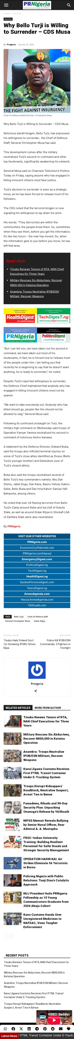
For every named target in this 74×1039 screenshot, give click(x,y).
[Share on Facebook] (13, 1029)
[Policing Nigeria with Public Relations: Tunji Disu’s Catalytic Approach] (13, 880)
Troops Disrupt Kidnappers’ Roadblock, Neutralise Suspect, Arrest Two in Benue (46, 790)
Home (7, 13)
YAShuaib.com (37, 605)
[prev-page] (6, 936)
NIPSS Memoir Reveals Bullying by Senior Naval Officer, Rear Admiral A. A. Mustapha (45, 825)
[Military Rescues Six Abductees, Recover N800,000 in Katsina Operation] (13, 738)
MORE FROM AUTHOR (48, 707)
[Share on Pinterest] (44, 1029)
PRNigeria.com (37, 542)
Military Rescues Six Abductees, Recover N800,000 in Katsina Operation (46, 738)
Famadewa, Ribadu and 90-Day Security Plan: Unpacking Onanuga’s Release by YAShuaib (46, 807)
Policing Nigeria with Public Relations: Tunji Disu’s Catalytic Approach (46, 880)
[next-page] (11, 936)
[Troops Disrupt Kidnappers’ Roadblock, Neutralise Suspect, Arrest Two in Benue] (13, 790)
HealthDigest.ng (37, 576)
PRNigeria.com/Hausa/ (37, 553)
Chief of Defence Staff (37, 616)
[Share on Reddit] (52, 1029)
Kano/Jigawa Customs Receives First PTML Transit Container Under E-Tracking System (46, 773)
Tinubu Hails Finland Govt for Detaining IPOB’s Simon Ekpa (20, 644)
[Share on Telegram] (37, 1029)
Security (17, 13)
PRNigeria (14, 526)
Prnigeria (11, 44)
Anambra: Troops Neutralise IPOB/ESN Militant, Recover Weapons (43, 756)
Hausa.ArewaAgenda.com (37, 599)
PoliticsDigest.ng (37, 565)
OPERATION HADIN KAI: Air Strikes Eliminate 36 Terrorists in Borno (45, 863)
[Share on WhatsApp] (5, 1029)
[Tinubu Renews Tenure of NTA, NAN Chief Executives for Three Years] (13, 721)
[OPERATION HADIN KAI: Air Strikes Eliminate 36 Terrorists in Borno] (13, 863)
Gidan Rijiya (39, 621)
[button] (6, 5)
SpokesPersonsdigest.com (37, 582)
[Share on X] (21, 1029)
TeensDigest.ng (37, 588)
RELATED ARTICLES (18, 707)
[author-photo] (37, 678)
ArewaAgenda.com (37, 594)
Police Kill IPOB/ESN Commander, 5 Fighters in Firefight (55, 644)
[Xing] (37, 691)
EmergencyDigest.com (37, 559)
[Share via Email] (60, 1029)
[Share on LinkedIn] (29, 1029)
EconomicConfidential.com (37, 547)
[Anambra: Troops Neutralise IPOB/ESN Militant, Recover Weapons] (13, 756)
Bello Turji (19, 616)
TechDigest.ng (37, 570)
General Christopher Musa (17, 621)
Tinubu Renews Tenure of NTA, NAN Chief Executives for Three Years (46, 721)
